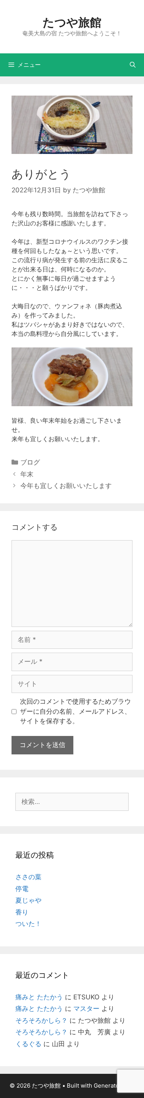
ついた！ (28, 924)
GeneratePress (114, 1085)
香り (21, 912)
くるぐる (28, 1044)
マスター (86, 1008)
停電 (21, 889)
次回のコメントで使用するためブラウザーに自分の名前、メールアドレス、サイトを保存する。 (75, 711)
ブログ (30, 462)
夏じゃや (28, 900)
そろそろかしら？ (41, 1020)
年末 (26, 474)
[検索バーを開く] (132, 64)
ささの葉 (28, 877)
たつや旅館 (72, 22)
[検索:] (72, 801)
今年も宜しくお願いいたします (66, 485)
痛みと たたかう (39, 997)
